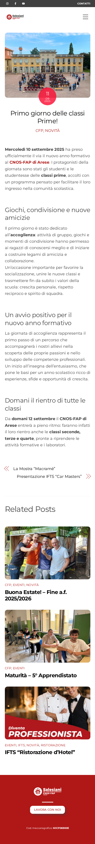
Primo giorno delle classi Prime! (47, 117)
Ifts (21, 745)
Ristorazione (53, 745)
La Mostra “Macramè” (34, 468)
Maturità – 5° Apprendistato (41, 675)
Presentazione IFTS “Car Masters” (49, 476)
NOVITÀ (52, 130)
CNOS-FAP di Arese (29, 162)
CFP (39, 130)
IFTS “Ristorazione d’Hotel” (40, 752)
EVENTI (19, 585)
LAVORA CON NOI (47, 809)
